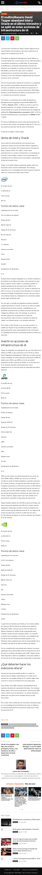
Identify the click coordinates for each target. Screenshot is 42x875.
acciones (19, 724)
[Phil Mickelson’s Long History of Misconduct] (6, 822)
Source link (4, 720)
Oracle (30, 726)
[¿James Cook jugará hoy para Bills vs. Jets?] (6, 861)
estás (33, 724)
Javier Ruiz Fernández (10, 33)
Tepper (35, 726)
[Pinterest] (12, 38)
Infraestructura (6, 726)
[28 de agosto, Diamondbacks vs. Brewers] (6, 832)
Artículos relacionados (15, 784)
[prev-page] (20, 809)
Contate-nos (7, 869)
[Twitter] (8, 38)
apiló (24, 724)
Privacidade (16, 869)
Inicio (2, 7)
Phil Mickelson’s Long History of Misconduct (26, 819)
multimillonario (22, 726)
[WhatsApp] (17, 38)
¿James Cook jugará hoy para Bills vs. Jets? (26, 858)
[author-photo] (21, 764)
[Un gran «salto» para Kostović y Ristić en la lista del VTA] (34, 792)
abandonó (12, 724)
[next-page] (22, 809)
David (29, 724)
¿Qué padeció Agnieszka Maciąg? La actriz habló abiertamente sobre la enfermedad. (31, 747)
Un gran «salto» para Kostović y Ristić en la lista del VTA (34, 799)
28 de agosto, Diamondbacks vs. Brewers (26, 829)
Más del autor (30, 784)
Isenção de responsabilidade (30, 869)
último (11, 728)
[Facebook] (3, 38)
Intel (14, 726)
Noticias (7, 7)
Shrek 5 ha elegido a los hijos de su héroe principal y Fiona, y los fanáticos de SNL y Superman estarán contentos (10, 749)
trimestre (5, 728)
